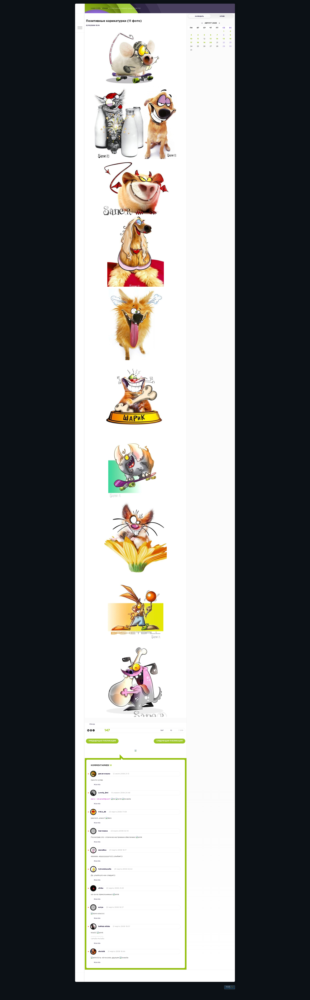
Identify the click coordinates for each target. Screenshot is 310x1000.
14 (217, 39)
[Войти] (80, 18)
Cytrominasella (104, 869)
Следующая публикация (169, 741)
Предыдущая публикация (102, 741)
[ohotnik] (93, 950)
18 (198, 42)
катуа (100, 907)
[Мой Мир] (94, 730)
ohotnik (101, 951)
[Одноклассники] (91, 730)
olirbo (100, 888)
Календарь (199, 16)
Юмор (105, 8)
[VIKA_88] (93, 810)
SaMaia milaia (104, 926)
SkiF (162, 730)
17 (191, 42)
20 (210, 42)
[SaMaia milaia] (93, 925)
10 (171, 730)
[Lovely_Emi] (93, 791)
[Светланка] (93, 830)
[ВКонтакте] (88, 730)
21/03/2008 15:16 (93, 25)
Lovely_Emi (103, 793)
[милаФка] (93, 849)
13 (211, 39)
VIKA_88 (102, 812)
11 (198, 39)
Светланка (103, 831)
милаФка (102, 850)
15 (224, 39)
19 (204, 42)
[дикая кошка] (93, 772)
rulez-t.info (95, 8)
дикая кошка (104, 774)
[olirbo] (93, 887)
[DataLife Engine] (80, 8)
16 (230, 39)
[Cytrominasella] (93, 868)
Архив (222, 16)
